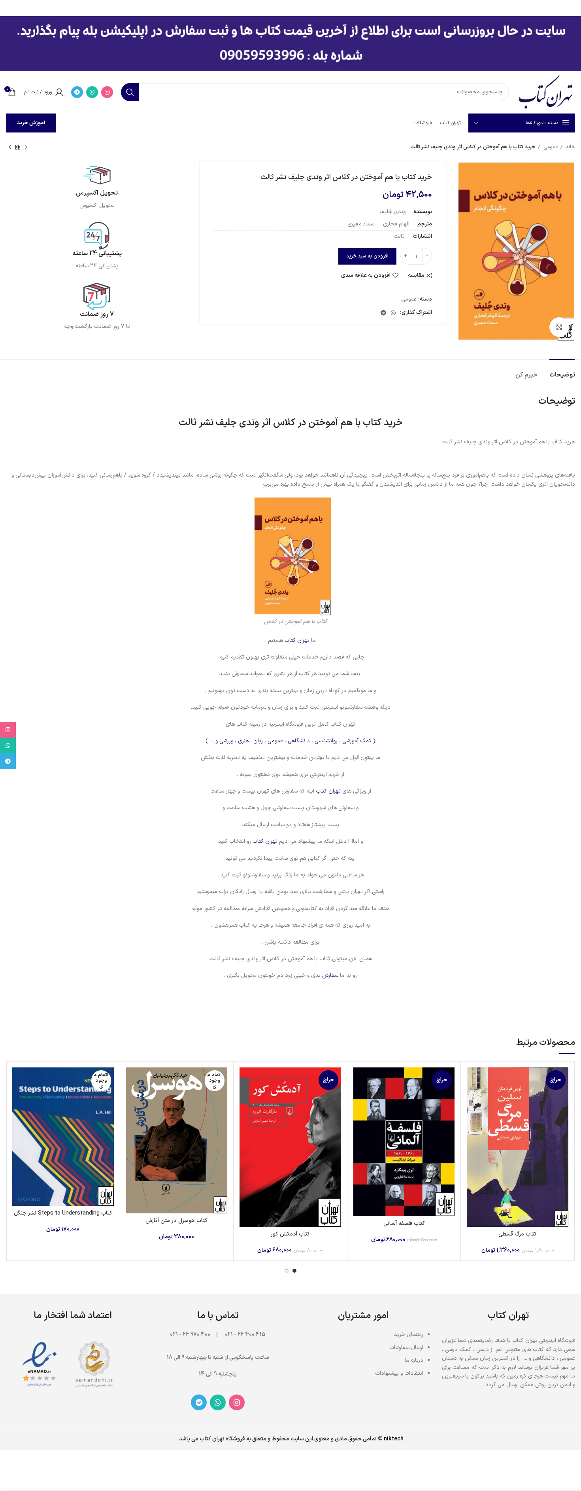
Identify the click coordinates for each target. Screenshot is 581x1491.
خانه (569, 147)
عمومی (550, 147)
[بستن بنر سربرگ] (10, 8)
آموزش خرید (31, 123)
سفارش (330, 975)
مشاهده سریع (473, 1098)
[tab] (562, 371)
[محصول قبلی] (26, 147)
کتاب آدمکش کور (290, 1234)
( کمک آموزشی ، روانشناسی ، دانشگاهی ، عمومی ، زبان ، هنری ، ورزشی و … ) (290, 741)
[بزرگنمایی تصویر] (559, 327)
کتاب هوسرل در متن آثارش (176, 1221)
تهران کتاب (297, 640)
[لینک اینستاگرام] (107, 92)
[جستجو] (130, 92)
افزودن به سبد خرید (367, 256)
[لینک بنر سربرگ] (302, 8)
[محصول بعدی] (10, 147)
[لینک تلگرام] (77, 92)
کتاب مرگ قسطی (517, 1234)
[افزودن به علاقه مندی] (473, 1116)
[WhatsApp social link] (92, 92)
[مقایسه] (473, 1080)
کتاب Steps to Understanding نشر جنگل (63, 1213)
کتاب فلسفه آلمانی (404, 1223)
